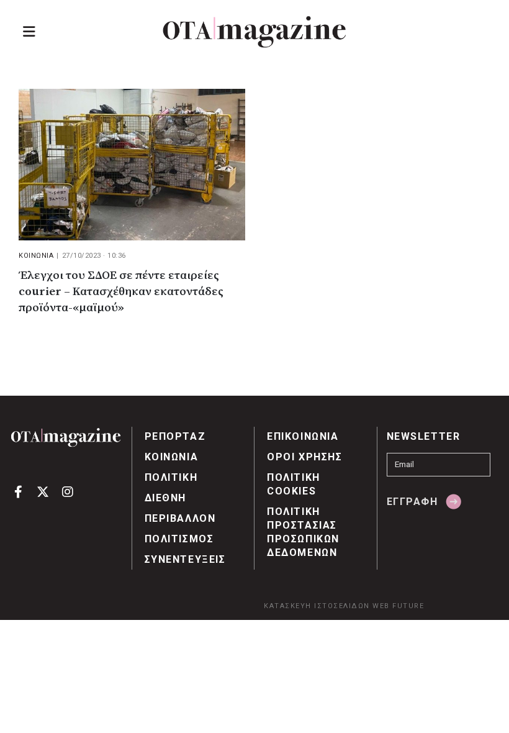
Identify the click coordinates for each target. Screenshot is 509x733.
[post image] (132, 164)
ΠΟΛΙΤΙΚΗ (171, 477)
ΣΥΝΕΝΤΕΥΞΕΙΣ (185, 559)
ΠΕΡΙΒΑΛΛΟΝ (180, 518)
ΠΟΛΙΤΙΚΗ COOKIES (293, 484)
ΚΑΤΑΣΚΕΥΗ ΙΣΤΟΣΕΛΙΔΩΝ (317, 606)
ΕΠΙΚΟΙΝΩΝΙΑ (303, 436)
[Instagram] (67, 491)
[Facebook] (18, 491)
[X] (43, 491)
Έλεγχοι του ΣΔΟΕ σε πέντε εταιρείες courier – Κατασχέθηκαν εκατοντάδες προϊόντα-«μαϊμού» (121, 291)
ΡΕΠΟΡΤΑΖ (175, 436)
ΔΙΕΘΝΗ (166, 498)
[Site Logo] (254, 32)
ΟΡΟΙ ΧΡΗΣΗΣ (305, 457)
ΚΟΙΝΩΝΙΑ (36, 256)
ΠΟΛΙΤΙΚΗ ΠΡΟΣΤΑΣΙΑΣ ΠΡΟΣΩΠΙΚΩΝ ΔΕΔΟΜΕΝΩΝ (303, 532)
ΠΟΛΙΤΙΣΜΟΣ (179, 539)
